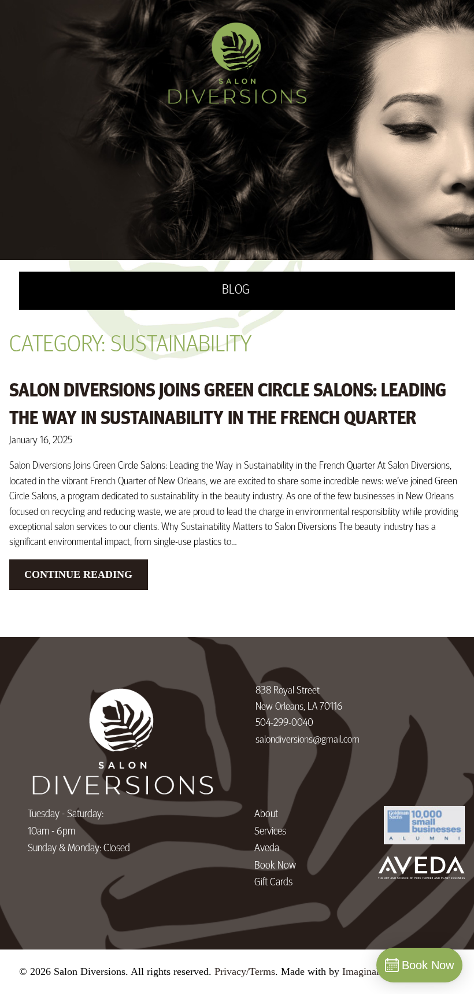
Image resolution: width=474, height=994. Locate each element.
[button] (257, 756)
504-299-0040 (284, 723)
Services (270, 831)
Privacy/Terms (244, 971)
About (266, 814)
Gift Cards (273, 882)
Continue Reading (78, 574)
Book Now (275, 866)
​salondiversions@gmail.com (307, 740)
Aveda (266, 848)
